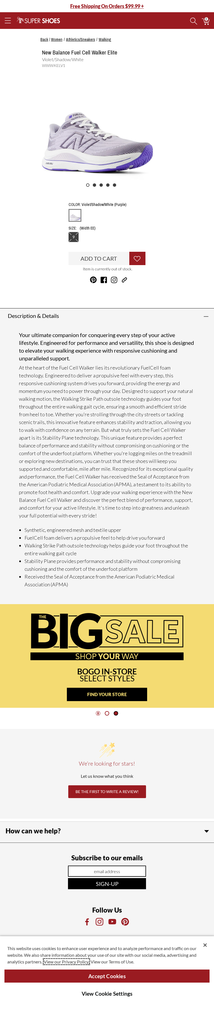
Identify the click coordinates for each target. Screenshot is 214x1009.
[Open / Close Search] (193, 20)
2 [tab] (94, 185)
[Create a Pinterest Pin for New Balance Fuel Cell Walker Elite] (93, 279)
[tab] (107, 713)
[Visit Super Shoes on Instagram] (114, 279)
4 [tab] (107, 185)
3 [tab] (101, 185)
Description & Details (33, 315)
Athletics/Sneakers (80, 39)
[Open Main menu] (7, 20)
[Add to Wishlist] (137, 258)
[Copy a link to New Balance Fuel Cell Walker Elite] (124, 279)
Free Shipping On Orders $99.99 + (107, 6)
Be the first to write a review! (107, 791)
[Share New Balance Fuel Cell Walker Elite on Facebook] (104, 279)
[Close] (205, 945)
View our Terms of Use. (112, 961)
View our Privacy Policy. (66, 961)
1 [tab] (87, 185)
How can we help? (33, 831)
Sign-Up (107, 883)
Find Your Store (107, 694)
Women (56, 39)
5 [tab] (114, 185)
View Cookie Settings (107, 993)
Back (44, 39)
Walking (105, 39)
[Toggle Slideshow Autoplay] (98, 713)
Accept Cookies (107, 976)
